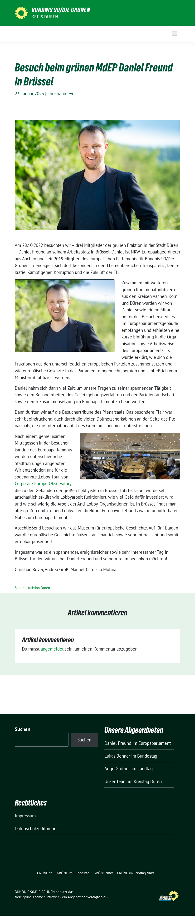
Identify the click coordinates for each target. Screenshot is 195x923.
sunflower (51, 897)
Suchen (22, 729)
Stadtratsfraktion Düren (32, 588)
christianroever (62, 93)
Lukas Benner (117, 756)
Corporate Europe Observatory (43, 483)
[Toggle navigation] (174, 34)
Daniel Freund (117, 743)
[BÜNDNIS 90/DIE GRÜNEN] (21, 12)
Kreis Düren (45, 16)
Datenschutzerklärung (35, 828)
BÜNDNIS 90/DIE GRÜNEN (61, 10)
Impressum (25, 816)
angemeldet (52, 649)
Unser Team (115, 781)
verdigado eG (97, 897)
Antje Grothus (117, 768)
